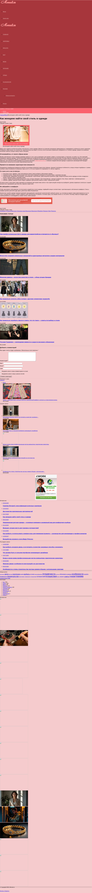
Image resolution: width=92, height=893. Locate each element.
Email (2, 366)
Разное (5, 88)
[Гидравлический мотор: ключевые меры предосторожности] (14, 789)
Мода (4, 61)
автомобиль (2, 574)
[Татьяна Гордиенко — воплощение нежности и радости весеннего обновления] (14, 339)
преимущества (13, 576)
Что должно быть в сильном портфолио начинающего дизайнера (20, 430)
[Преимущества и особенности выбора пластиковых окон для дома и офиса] (14, 741)
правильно (3, 576)
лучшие (46, 574)
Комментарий (4, 360)
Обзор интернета (10, 95)
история (32, 574)
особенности (77, 574)
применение (27, 576)
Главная (2, 115)
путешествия (51, 576)
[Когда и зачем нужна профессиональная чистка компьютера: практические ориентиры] (11, 443)
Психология (7, 82)
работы (58, 576)
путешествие (33, 576)
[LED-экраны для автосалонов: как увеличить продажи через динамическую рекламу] (14, 886)
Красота (5, 48)
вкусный (11, 574)
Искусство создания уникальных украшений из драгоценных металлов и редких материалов (32, 255)
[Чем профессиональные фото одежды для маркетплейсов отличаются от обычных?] (14, 231)
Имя (1, 363)
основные (69, 574)
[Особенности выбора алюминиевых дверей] (14, 757)
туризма (79, 576)
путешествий (41, 576)
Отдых (5, 75)
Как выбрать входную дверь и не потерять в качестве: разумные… (20, 417)
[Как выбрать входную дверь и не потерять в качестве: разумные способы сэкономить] (11, 415)
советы (66, 576)
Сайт (1, 368)
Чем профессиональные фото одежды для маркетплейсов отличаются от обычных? (29, 234)
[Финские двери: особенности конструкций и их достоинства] (11, 456)
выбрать (27, 574)
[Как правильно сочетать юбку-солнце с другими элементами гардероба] (14, 296)
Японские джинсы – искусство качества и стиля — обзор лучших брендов (25, 277)
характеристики (5, 578)
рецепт (62, 576)
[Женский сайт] (8, 3)
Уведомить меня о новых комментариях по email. (15, 371)
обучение (63, 574)
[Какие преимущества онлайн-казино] (14, 709)
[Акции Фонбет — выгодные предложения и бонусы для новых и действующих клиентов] (14, 854)
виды (6, 574)
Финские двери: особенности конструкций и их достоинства (19, 458)
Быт (4, 54)
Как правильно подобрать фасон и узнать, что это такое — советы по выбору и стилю (30, 320)
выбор (22, 574)
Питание (6, 68)
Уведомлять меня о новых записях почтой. (13, 373)
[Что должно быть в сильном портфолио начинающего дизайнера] (11, 429)
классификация (38, 574)
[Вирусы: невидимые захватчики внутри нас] (14, 870)
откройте (86, 574)
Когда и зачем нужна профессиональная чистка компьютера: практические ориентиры (26, 444)
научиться (57, 574)
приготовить (22, 576)
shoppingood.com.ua (40, 160)
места (52, 574)
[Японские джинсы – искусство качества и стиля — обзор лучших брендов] (14, 274)
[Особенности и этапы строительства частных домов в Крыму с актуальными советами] (11, 470)
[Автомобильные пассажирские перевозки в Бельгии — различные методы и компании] (14, 773)
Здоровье (6, 41)
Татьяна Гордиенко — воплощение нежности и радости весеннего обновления (27, 342)
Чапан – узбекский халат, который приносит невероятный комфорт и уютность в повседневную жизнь (30, 400)
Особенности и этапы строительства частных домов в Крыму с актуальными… (24, 471)
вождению (16, 574)
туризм (72, 576)
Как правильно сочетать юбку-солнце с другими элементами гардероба (25, 299)
